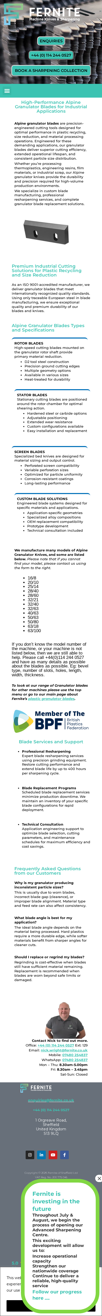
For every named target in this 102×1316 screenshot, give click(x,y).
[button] (7, 90)
